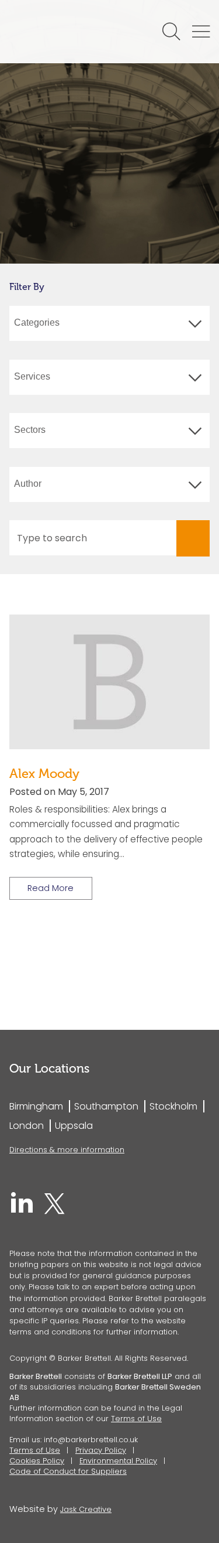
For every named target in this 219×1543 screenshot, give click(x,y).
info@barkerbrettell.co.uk (91, 1440)
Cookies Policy (36, 1461)
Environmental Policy (118, 1461)
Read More (50, 888)
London (26, 1125)
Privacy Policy (100, 1450)
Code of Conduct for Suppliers (68, 1471)
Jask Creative (86, 1509)
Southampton (106, 1106)
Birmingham (36, 1106)
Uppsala (74, 1125)
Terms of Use (136, 1418)
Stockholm (173, 1106)
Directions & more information (66, 1150)
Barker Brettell (65, 32)
